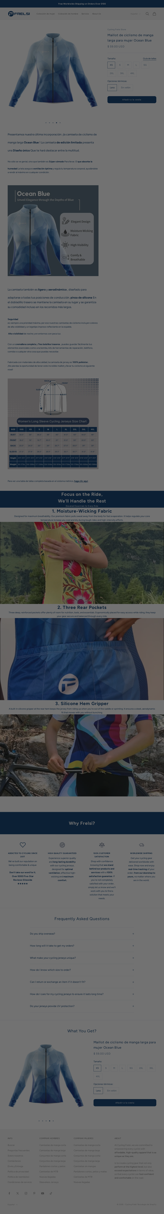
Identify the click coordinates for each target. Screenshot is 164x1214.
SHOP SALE (82, 624)
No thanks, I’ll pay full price (82, 645)
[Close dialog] (114, 564)
